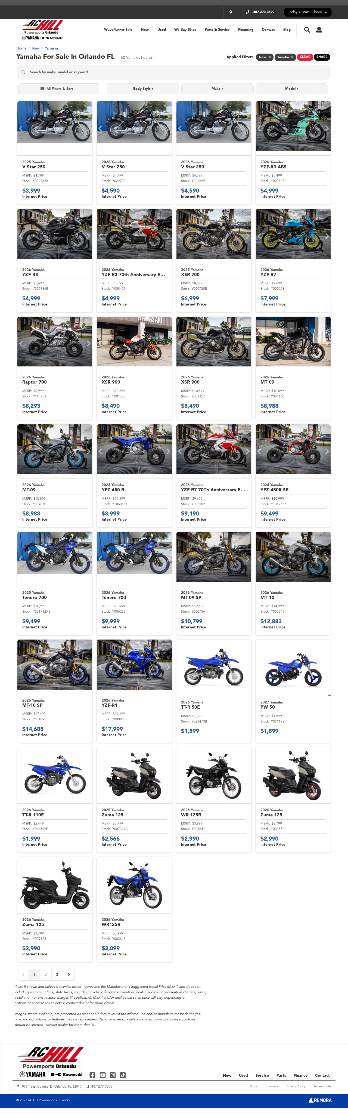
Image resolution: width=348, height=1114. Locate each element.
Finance (300, 1076)
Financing (245, 30)
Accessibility (323, 1086)
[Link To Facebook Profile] (93, 1075)
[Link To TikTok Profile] (123, 1075)
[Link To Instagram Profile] (113, 1075)
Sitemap (272, 1086)
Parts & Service (217, 30)
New (145, 30)
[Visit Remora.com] (320, 1101)
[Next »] (68, 974)
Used (161, 30)
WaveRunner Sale (118, 30)
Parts (281, 1076)
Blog (287, 30)
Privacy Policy (296, 1086)
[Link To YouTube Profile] (103, 1075)
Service (262, 1076)
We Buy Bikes (185, 30)
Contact (268, 30)
